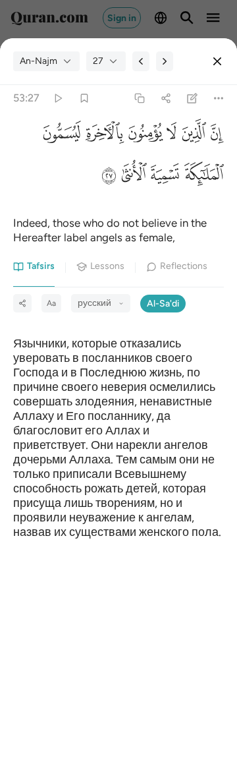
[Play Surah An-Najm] (57, 98)
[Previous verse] (140, 61)
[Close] (217, 61)
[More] (218, 98)
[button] (215, 136)
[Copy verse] (139, 98)
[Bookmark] (83, 98)
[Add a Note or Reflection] (192, 98)
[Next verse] (164, 61)
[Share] (165, 98)
